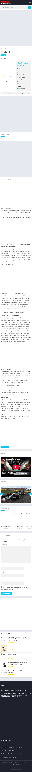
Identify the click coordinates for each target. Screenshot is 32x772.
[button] (29, 7)
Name (3, 565)
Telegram (22, 93)
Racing (6, 49)
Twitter (10, 93)
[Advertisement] (16, 28)
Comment (4, 544)
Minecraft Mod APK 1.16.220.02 (8, 757)
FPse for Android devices (7, 744)
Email (2, 572)
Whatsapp (28, 93)
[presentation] (1, 494)
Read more (5, 447)
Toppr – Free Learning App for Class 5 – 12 (11, 747)
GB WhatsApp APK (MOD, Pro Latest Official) (12, 754)
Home (2, 49)
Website (3, 579)
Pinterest (16, 93)
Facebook (4, 93)
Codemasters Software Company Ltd (22, 64)
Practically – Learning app (7, 750)
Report (8, 81)
